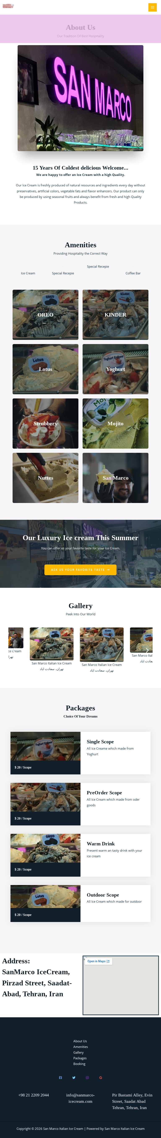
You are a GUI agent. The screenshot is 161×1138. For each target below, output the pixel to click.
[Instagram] (87, 1077)
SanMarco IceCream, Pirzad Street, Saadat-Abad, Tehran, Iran (37, 983)
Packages (80, 1058)
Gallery (78, 1052)
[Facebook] (60, 1077)
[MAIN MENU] (152, 7)
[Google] (100, 1077)
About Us (80, 1041)
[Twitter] (74, 1077)
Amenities (80, 1047)
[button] (80, 569)
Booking (79, 1064)
